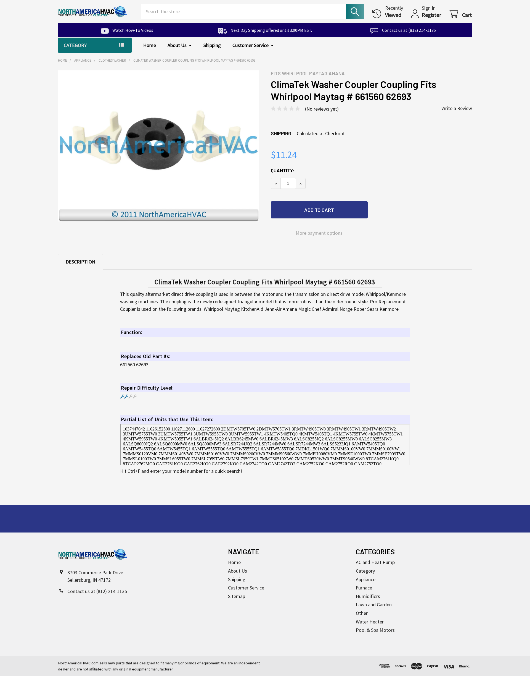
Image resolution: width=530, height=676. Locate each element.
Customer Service (250, 45)
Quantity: (282, 170)
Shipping (212, 45)
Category (365, 571)
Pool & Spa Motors (375, 630)
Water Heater (370, 621)
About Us (177, 45)
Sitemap (236, 596)
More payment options (319, 233)
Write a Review (456, 108)
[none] (158, 146)
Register (431, 14)
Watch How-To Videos (132, 30)
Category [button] (75, 45)
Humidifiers (368, 596)
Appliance (365, 579)
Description (80, 262)
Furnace (364, 587)
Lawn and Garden (374, 604)
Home (149, 45)
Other (362, 613)
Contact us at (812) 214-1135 (409, 30)
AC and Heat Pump (375, 562)
